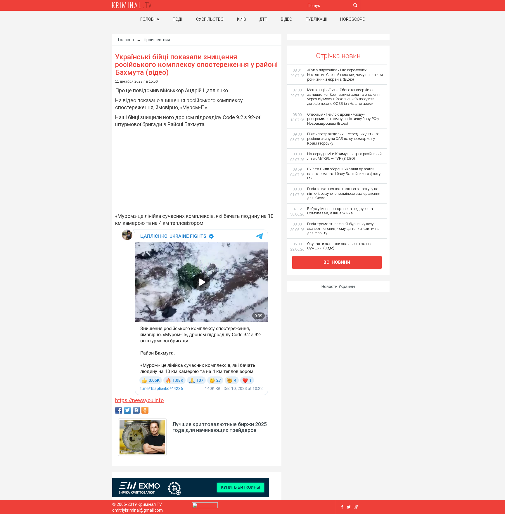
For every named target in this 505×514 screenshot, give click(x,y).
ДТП (263, 19)
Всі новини (337, 262)
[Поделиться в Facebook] (118, 410)
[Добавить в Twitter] (127, 410)
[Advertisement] (194, 170)
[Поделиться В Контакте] (136, 410)
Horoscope (352, 19)
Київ (241, 19)
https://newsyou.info (139, 400)
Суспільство (210, 19)
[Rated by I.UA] (205, 506)
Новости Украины (338, 286)
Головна (149, 19)
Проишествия (157, 39)
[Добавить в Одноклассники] (144, 410)
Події (178, 19)
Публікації (316, 19)
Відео (286, 19)
